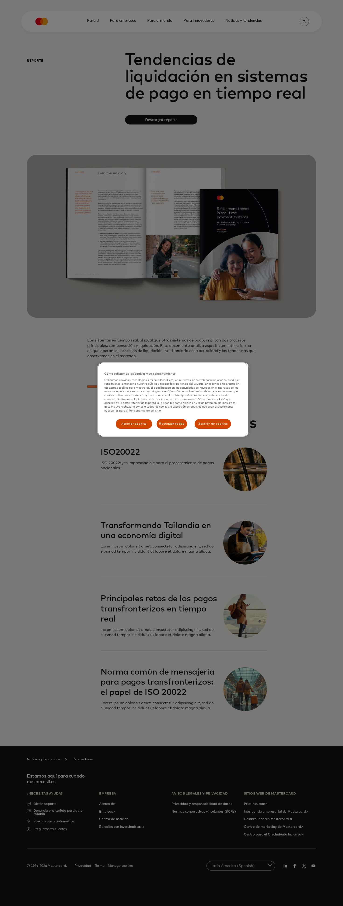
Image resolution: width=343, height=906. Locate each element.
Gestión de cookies (213, 423)
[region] (173, 399)
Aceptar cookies (134, 423)
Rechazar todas (171, 423)
